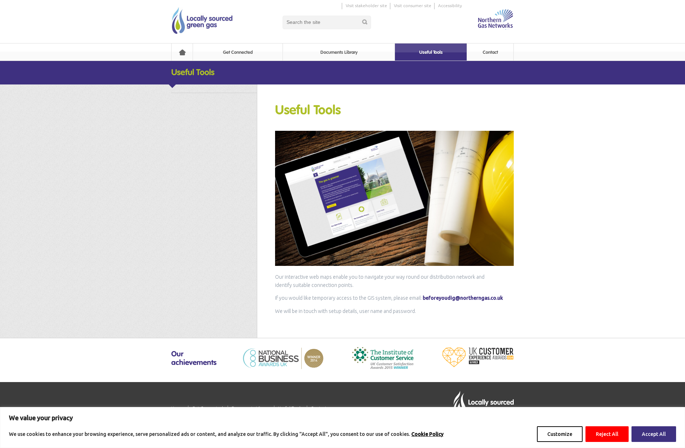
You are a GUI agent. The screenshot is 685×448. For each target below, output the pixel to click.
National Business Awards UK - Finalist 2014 (283, 358)
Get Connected (238, 52)
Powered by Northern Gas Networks (495, 19)
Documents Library (338, 52)
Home (182, 52)
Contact (490, 52)
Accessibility (450, 5)
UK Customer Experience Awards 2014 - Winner (477, 357)
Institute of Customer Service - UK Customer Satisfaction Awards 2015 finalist (383, 358)
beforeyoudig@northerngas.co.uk (463, 298)
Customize (559, 434)
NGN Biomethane (202, 20)
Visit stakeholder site (366, 5)
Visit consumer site (412, 5)
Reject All (607, 434)
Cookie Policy (427, 434)
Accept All (654, 434)
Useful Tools (431, 52)
